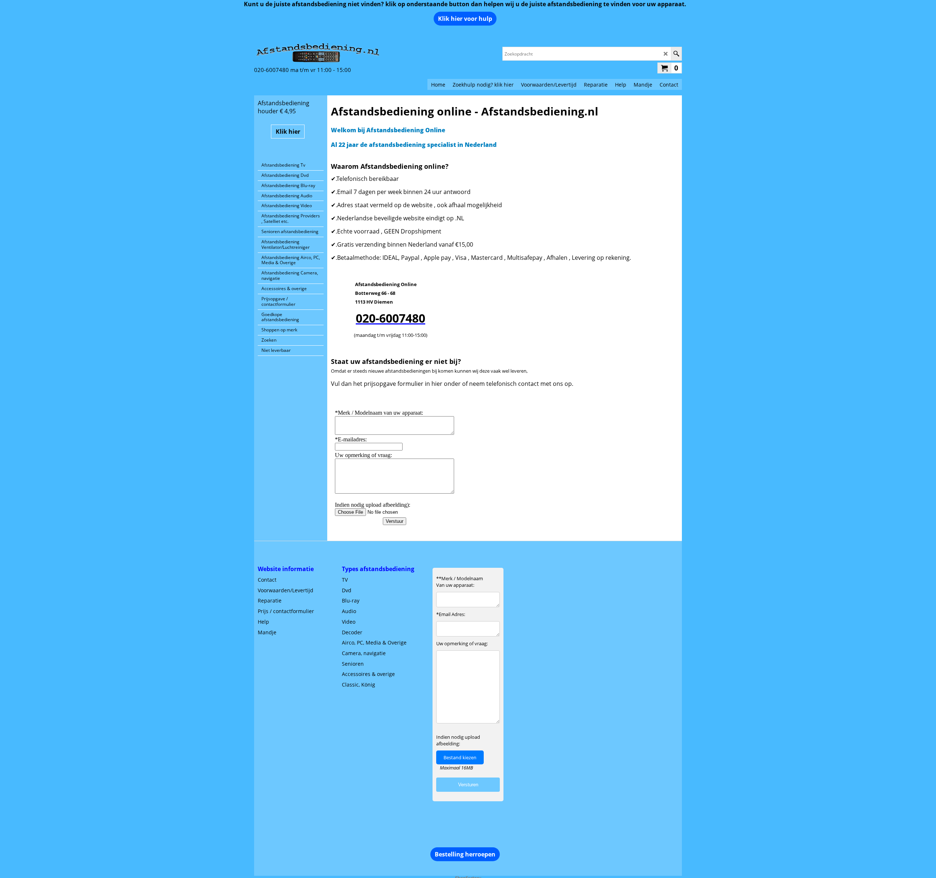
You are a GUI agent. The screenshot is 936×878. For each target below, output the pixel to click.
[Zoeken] (676, 53)
